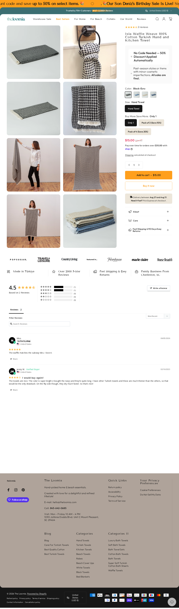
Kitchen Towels (84, 549)
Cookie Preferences (150, 490)
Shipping (129, 155)
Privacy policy (25, 598)
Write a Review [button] (160, 288)
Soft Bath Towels (117, 545)
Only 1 (131, 122)
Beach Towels (83, 554)
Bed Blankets (83, 576)
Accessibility (114, 491)
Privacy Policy (115, 496)
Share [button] (15, 359)
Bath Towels (114, 558)
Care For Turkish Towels (56, 545)
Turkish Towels (83, 545)
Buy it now (149, 185)
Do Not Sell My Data (150, 494)
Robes (79, 558)
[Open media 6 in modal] (90, 165)
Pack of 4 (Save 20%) (138, 131)
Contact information (15, 602)
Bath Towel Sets (116, 549)
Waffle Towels (115, 570)
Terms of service (38, 598)
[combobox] (158, 10)
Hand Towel (133, 108)
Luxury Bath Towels (118, 540)
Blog (46, 540)
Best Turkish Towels (54, 554)
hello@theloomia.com (64, 502)
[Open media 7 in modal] (33, 221)
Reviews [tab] (14, 309)
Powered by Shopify (37, 593)
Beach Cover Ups (85, 563)
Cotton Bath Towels (118, 554)
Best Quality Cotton (54, 549)
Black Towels (82, 572)
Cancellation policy (32, 602)
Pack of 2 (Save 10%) (151, 122)
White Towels (83, 567)
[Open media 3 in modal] (33, 108)
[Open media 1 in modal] (33, 52)
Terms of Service (117, 500)
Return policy (115, 487)
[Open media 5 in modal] (33, 165)
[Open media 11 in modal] (90, 221)
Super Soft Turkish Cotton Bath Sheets (118, 564)
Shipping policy (53, 598)
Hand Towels (82, 540)
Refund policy (12, 598)
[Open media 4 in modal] (90, 108)
